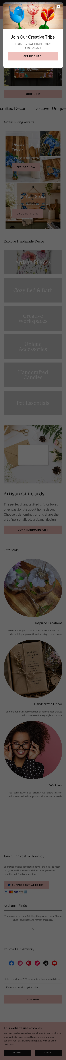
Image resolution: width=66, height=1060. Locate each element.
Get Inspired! (32, 56)
